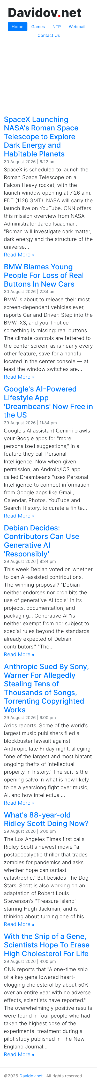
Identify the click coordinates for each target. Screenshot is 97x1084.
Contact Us (49, 35)
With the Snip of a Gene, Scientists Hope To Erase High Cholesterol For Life (46, 945)
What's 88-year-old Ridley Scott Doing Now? (46, 819)
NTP (57, 26)
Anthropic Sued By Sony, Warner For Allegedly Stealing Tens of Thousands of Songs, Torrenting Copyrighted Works (46, 688)
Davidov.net (31, 1075)
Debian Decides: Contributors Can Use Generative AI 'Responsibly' (41, 540)
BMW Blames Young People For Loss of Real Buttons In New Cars (44, 275)
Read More (19, 255)
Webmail (77, 26)
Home (17, 26)
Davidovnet (44, 12)
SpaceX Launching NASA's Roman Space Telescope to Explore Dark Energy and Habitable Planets (41, 136)
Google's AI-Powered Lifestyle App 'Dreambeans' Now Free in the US (48, 402)
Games (38, 26)
